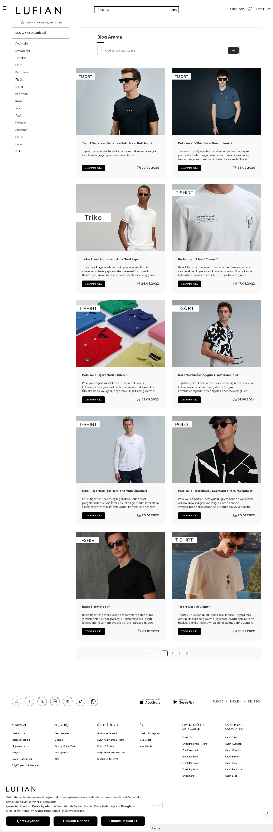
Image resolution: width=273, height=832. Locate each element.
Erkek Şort (188, 775)
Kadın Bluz (231, 775)
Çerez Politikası (105, 746)
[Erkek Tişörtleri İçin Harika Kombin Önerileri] (120, 449)
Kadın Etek (231, 762)
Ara (174, 9)
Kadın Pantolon (233, 769)
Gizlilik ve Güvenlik (108, 733)
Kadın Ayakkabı (233, 743)
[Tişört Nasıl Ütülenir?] (216, 565)
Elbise (19, 137)
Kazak (19, 101)
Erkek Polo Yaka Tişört (194, 743)
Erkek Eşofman (190, 769)
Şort (18, 108)
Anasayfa (30, 22)
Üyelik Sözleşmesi (150, 733)
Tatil (18, 115)
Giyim (19, 144)
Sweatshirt (22, 51)
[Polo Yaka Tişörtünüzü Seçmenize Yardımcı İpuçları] (216, 449)
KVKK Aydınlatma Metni (110, 739)
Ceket (19, 87)
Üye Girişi (145, 739)
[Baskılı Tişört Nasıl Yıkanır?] (216, 217)
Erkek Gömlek (190, 756)
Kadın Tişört (231, 737)
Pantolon (21, 72)
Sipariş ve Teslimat (107, 758)
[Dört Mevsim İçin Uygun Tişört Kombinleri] (216, 333)
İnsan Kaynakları (21, 739)
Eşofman (21, 94)
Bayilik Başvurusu (22, 758)
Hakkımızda (18, 733)
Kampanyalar (61, 733)
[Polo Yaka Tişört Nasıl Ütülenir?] (120, 333)
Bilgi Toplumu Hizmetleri (26, 765)
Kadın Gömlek (233, 750)
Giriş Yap (237, 9)
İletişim (16, 752)
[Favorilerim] (250, 9)
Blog (57, 758)
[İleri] (179, 653)
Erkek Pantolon (190, 762)
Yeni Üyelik (146, 746)
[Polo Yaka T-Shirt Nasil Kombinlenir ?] (216, 101)
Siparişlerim (61, 752)
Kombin (20, 122)
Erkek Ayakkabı (190, 750)
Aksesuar (21, 130)
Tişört (19, 79)
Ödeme (58, 739)
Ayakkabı (21, 43)
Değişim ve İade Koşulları (111, 752)
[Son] (187, 653)
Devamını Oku (93, 167)
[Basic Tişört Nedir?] (120, 565)
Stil (17, 151)
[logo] (38, 10)
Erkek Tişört (189, 737)
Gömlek (20, 58)
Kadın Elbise (232, 756)
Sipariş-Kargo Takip (65, 746)
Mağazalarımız (20, 746)
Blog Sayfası (46, 22)
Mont (19, 65)
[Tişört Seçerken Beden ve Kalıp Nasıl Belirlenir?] (120, 101)
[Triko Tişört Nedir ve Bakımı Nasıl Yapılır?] (120, 217)
